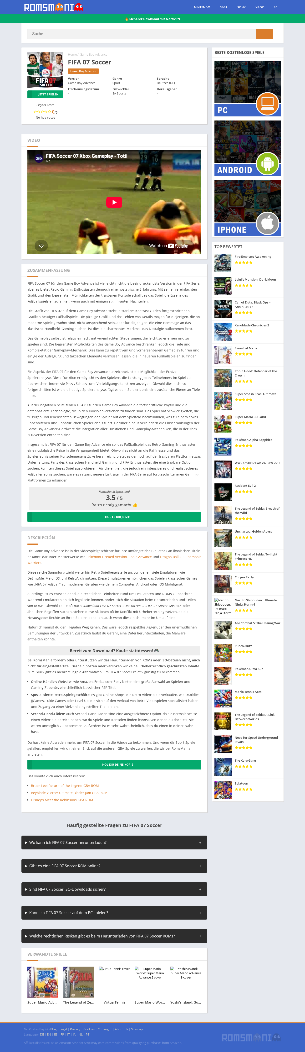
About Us (121, 1029)
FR (62, 1034)
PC (275, 7)
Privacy (75, 1029)
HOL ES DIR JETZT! (117, 517)
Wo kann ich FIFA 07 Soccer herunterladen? (68, 842)
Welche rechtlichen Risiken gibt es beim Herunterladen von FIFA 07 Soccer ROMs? (102, 936)
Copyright (105, 1029)
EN (49, 1034)
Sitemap (137, 1029)
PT (87, 1034)
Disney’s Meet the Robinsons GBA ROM (62, 800)
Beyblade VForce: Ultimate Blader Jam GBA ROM (69, 792)
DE (42, 1034)
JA (74, 1034)
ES (55, 1034)
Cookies (89, 1029)
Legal (63, 1029)
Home (72, 54)
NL (81, 1034)
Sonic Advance (140, 557)
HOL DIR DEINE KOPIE (117, 765)
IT (68, 1034)
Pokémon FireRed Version (106, 557)
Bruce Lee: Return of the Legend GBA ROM (65, 785)
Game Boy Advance (93, 54)
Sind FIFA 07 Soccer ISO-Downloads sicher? (67, 889)
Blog (53, 1029)
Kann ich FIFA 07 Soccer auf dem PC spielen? (68, 912)
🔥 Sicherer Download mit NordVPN (152, 19)
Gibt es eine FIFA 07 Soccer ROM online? (64, 866)
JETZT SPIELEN (48, 94)
